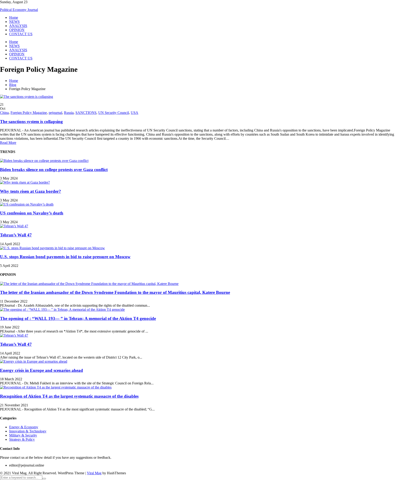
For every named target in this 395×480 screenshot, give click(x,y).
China (4, 113)
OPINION (16, 30)
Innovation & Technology (27, 431)
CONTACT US (20, 34)
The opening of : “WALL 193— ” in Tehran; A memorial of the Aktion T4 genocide (78, 318)
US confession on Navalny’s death (31, 213)
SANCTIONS (85, 113)
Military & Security (23, 435)
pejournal (55, 113)
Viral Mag (94, 473)
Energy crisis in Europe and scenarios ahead (41, 370)
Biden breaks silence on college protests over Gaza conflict (54, 169)
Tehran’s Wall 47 (16, 235)
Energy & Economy (23, 427)
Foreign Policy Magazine (29, 113)
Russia (69, 113)
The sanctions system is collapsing (31, 121)
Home (13, 17)
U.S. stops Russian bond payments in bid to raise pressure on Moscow (65, 256)
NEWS (14, 22)
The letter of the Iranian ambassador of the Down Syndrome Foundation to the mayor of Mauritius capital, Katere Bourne (115, 292)
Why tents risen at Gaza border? (30, 191)
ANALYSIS (18, 26)
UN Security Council (113, 113)
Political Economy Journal (19, 10)
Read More (8, 143)
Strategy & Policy (22, 439)
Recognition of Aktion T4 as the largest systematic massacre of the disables (69, 396)
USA (134, 113)
